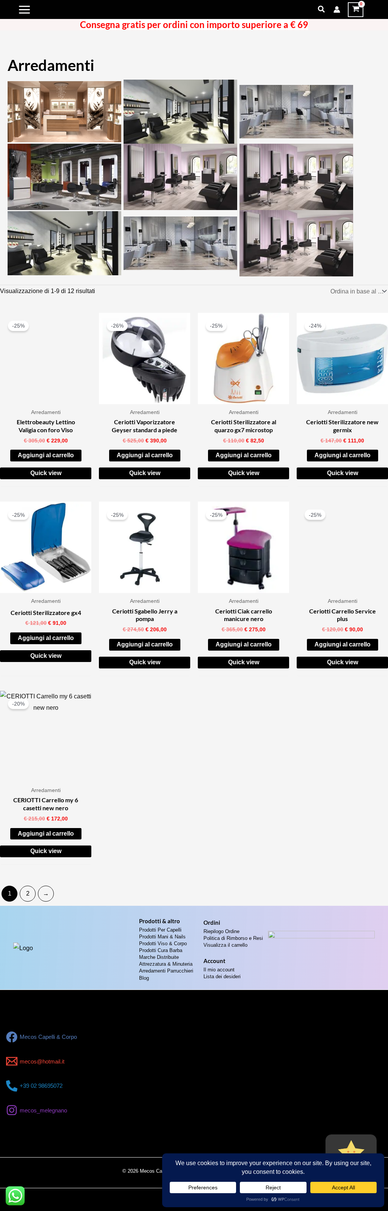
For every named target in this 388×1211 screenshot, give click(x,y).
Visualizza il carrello (225, 945)
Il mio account (219, 970)
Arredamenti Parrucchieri (166, 971)
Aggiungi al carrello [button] (46, 455)
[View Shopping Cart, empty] (355, 9)
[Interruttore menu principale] (24, 9)
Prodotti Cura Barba (160, 950)
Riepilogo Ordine (221, 931)
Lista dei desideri (222, 976)
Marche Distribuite (159, 957)
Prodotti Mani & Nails (162, 937)
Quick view (45, 473)
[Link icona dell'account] (336, 9)
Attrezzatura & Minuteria (165, 964)
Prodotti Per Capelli (160, 930)
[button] (321, 9)
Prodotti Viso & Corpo (163, 943)
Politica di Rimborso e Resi (233, 938)
